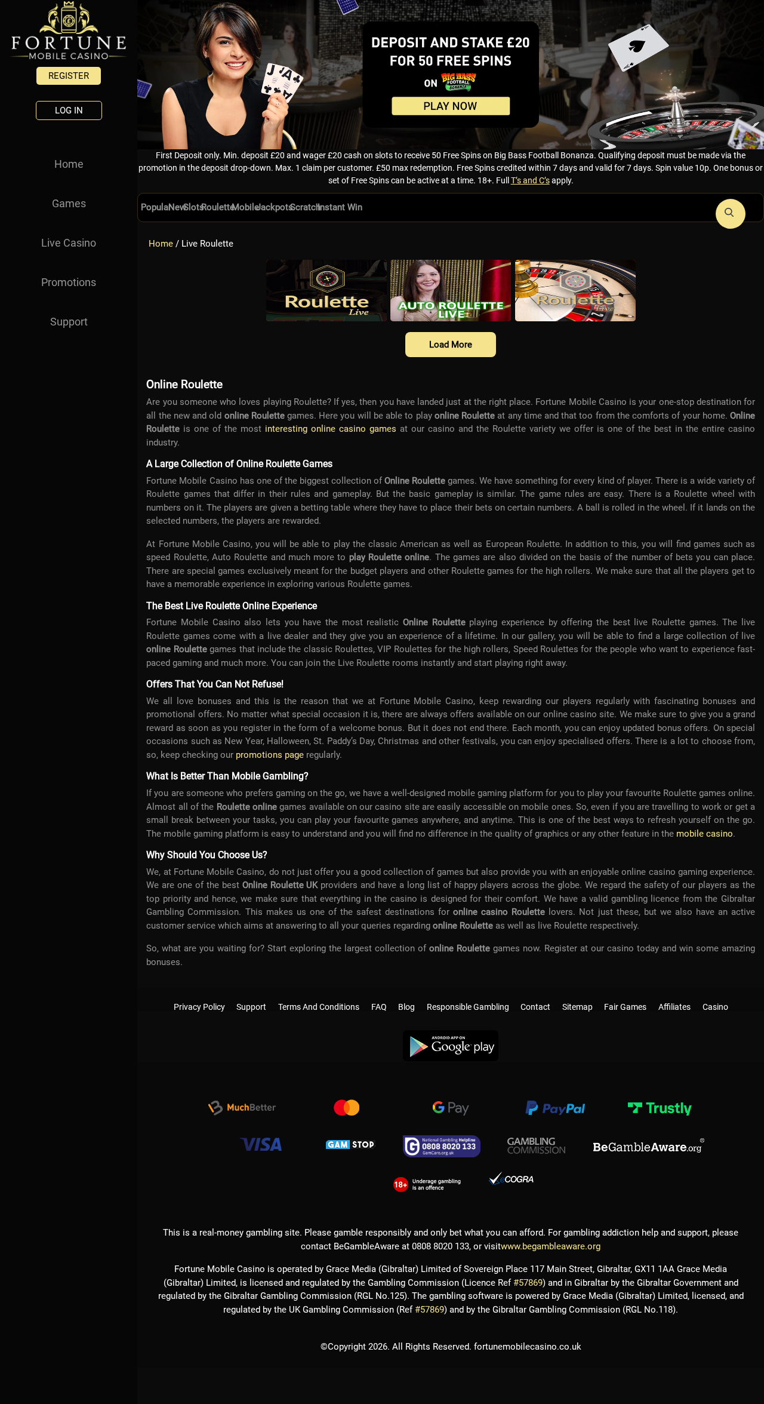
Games (69, 203)
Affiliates (674, 995)
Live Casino (68, 242)
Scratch (277, 207)
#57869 (528, 1278)
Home (69, 164)
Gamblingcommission (536, 1141)
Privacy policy (199, 995)
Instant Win (306, 207)
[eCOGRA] (511, 1177)
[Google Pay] (450, 1105)
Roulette (204, 207)
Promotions (68, 282)
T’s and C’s (530, 180)
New (171, 207)
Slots (184, 207)
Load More (450, 344)
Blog (406, 995)
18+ (427, 1177)
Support (69, 321)
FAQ (379, 995)
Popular (154, 207)
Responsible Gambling (468, 995)
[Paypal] (555, 1105)
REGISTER (68, 75)
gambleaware (649, 1141)
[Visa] (260, 1141)
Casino (715, 995)
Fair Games (625, 995)
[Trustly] (659, 1105)
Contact (535, 995)
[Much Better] (242, 1105)
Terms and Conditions (318, 995)
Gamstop (351, 1141)
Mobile (226, 207)
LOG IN (69, 110)
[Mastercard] (346, 1105)
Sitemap (577, 995)
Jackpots (251, 207)
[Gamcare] (441, 1141)
